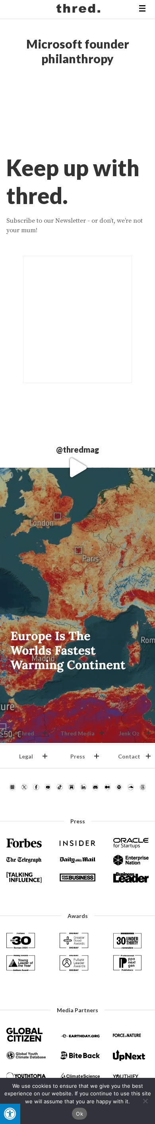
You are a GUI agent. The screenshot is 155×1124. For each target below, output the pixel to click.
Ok (79, 1113)
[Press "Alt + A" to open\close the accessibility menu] (10, 1114)
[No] (145, 1101)
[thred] (79, 9)
